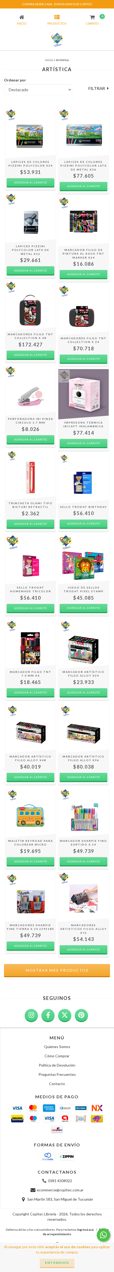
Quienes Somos (57, 1046)
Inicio (49, 60)
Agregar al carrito (83, 607)
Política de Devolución (57, 1065)
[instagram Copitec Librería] (31, 1015)
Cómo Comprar (57, 1056)
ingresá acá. (85, 1230)
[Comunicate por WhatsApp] (103, 1235)
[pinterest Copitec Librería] (81, 1015)
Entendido (57, 1263)
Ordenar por (15, 80)
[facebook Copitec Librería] (48, 1015)
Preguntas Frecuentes (57, 1074)
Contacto (57, 1083)
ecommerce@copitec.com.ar (60, 1190)
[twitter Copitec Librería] (64, 1015)
